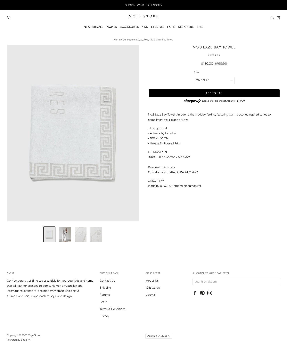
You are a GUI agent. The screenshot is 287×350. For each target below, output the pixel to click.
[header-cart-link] (277, 17)
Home (171, 27)
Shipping (105, 287)
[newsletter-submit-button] (276, 281)
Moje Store (34, 335)
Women (111, 27)
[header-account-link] (271, 17)
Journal (151, 294)
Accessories (129, 27)
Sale (200, 27)
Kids (145, 27)
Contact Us (107, 280)
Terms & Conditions (112, 309)
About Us (152, 280)
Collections (129, 39)
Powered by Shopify (18, 339)
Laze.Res (143, 39)
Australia (157, 335)
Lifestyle (157, 27)
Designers (186, 27)
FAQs (103, 302)
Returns (105, 294)
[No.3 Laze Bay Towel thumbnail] (49, 234)
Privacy (104, 316)
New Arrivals (93, 27)
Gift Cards (153, 287)
